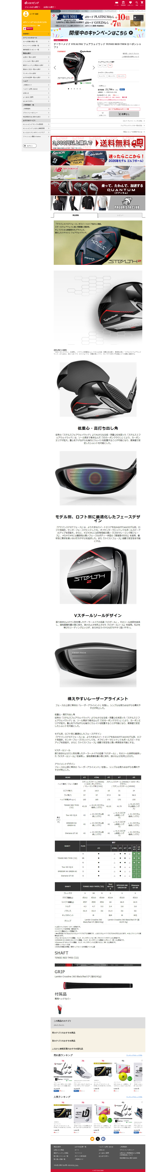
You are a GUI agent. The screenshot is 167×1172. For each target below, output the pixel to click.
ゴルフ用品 (84, 11)
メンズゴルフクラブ (96, 11)
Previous (55, 1069)
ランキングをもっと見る (134, 1055)
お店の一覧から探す (29, 57)
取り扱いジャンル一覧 (61, 1156)
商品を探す (57, 1147)
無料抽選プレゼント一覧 (31, 49)
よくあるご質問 (28, 97)
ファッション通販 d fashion (32, 136)
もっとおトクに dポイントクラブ (34, 132)
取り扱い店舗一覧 (59, 1159)
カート (77, 1150)
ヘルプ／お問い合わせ (30, 89)
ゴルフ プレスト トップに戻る (132, 121)
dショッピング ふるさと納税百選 (34, 128)
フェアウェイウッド (110, 11)
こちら (76, 1165)
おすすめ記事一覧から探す (31, 77)
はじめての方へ (28, 101)
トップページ (55, 11)
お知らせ (26, 93)
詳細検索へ (26, 34)
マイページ (78, 1153)
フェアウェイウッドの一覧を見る (131, 125)
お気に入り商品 (59, 1150)
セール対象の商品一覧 (30, 41)
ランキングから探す (29, 73)
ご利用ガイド (27, 85)
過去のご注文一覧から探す (31, 69)
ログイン (30, 146)
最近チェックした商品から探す (33, 65)
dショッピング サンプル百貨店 (33, 124)
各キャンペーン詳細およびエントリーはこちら (112, 99)
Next (140, 1069)
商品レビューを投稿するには (132, 132)
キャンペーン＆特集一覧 (31, 45)
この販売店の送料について (130, 56)
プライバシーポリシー (30, 113)
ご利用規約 (26, 108)
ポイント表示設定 (80, 1156)
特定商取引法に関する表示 (31, 117)
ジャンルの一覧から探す (31, 61)
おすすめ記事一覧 (80, 1147)
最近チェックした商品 (61, 1153)
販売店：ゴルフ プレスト (131, 53)
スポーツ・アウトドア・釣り (70, 11)
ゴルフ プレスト (59, 1025)
